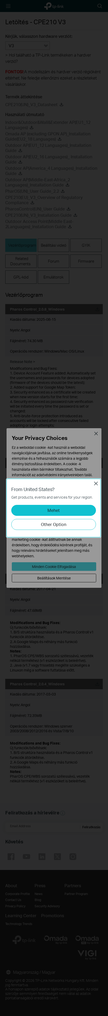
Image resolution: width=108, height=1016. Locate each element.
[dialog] (54, 508)
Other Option (53, 524)
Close (96, 483)
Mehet (53, 510)
